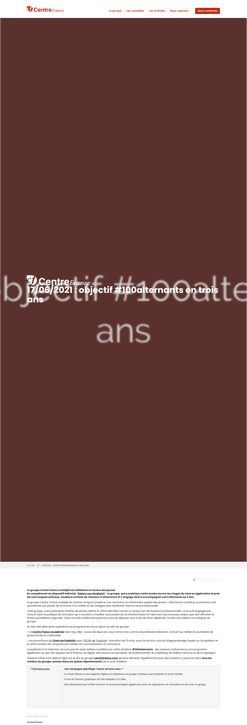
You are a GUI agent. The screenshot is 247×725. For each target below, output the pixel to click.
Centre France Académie (48, 632)
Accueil (31, 565)
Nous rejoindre (179, 11)
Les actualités (135, 11)
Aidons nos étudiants (91, 593)
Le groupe (115, 11)
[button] (207, 11)
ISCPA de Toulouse (95, 640)
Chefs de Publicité (64, 640)
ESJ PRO (77, 632)
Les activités (157, 11)
